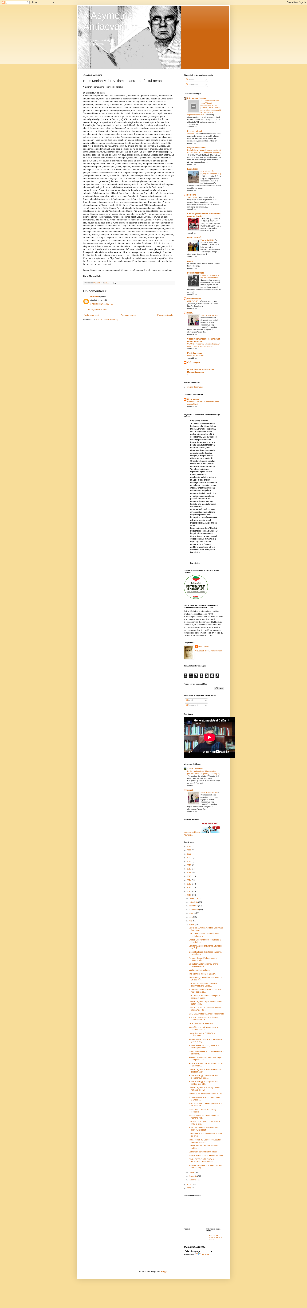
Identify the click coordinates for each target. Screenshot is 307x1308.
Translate (205, 1254)
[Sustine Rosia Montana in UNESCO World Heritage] (196, 598)
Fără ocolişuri (193, 362)
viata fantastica (194, 299)
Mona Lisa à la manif (195, 355)
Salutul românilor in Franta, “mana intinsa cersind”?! (203, 965)
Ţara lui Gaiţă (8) (207, 240)
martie (192, 1172)
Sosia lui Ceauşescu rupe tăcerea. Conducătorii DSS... (204, 1018)
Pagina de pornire (128, 315)
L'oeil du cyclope (194, 353)
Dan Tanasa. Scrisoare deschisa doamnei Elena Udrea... (203, 985)
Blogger (164, 1271)
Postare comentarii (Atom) (107, 319)
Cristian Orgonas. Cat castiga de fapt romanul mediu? (204, 1089)
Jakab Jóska (192, 197)
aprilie (192, 924)
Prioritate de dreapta (196, 98)
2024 (189, 846)
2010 (189, 895)
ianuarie (193, 1180)
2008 (189, 1188)
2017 (189, 869)
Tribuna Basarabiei (194, 387)
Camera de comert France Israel (203, 1152)
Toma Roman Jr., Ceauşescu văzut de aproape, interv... (205, 1141)
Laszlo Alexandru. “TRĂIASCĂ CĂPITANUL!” (202, 1034)
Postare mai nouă (91, 315)
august (192, 913)
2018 (189, 865)
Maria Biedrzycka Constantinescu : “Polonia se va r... (204, 1028)
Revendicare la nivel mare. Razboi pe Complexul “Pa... (205, 1058)
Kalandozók (192, 169)
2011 (189, 891)
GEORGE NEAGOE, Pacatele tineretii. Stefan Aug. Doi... (205, 1009)
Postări (191, 80)
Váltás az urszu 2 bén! (209, 315)
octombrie (193, 906)
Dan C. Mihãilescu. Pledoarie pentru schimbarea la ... (204, 935)
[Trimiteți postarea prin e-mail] (115, 283)
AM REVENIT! (193, 301)
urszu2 (190, 313)
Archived (191, 134)
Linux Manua (193, 399)
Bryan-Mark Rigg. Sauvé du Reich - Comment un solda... (204, 1076)
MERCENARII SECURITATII (201, 1023)
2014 (189, 880)
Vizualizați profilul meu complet (208, 651)
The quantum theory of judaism (202, 974)
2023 (189, 850)
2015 (189, 876)
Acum (190, 261)
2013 (189, 884)
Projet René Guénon (196, 148)
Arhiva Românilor (195, 769)
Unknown (94, 296)
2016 (189, 873)
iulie (191, 917)
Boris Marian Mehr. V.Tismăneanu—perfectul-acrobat (204, 1129)
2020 (189, 861)
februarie (193, 1176)
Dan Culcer (203, 647)
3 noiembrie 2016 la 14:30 (101, 304)
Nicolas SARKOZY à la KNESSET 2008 (206, 1156)
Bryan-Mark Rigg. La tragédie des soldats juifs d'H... (203, 1083)
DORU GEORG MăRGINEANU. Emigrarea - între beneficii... (202, 1160)
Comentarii (193, 85)
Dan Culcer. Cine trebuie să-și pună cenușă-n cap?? (204, 997)
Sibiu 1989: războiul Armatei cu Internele (206, 1014)
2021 (189, 858)
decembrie (194, 898)
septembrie (194, 910)
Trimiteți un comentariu (97, 309)
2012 (189, 887)
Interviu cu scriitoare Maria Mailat (215, 1237)
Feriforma (191, 195)
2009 (189, 1184)
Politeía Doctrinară (195, 273)
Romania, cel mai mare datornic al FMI (205, 1094)
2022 (189, 854)
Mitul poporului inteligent (199, 970)
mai (191, 921)
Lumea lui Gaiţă (194, 237)
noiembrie (193, 902)
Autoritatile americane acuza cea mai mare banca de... (205, 990)
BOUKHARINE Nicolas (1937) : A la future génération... (204, 1046)
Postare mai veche (165, 315)
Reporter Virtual (194, 131)
